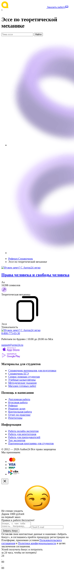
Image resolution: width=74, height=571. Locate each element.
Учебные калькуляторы (22, 379)
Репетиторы (15, 417)
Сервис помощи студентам (24, 376)
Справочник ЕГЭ (18, 373)
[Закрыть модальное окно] (4, 481)
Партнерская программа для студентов (31, 443)
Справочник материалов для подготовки (32, 370)
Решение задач (16, 408)
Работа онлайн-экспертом (23, 431)
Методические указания (22, 382)
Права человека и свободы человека (35, 275)
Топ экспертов (16, 440)
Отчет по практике (19, 414)
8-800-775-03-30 (10, 333)
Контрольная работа (20, 411)
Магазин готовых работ (22, 385)
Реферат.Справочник (20, 258)
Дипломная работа (19, 399)
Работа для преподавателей (24, 437)
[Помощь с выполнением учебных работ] (20, 267)
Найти (38, 34)
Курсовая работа (18, 402)
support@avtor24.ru (12, 344)
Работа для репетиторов (22, 434)
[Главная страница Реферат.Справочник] (24, 7)
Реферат (13, 405)
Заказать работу (56, 7)
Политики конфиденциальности (37, 543)
